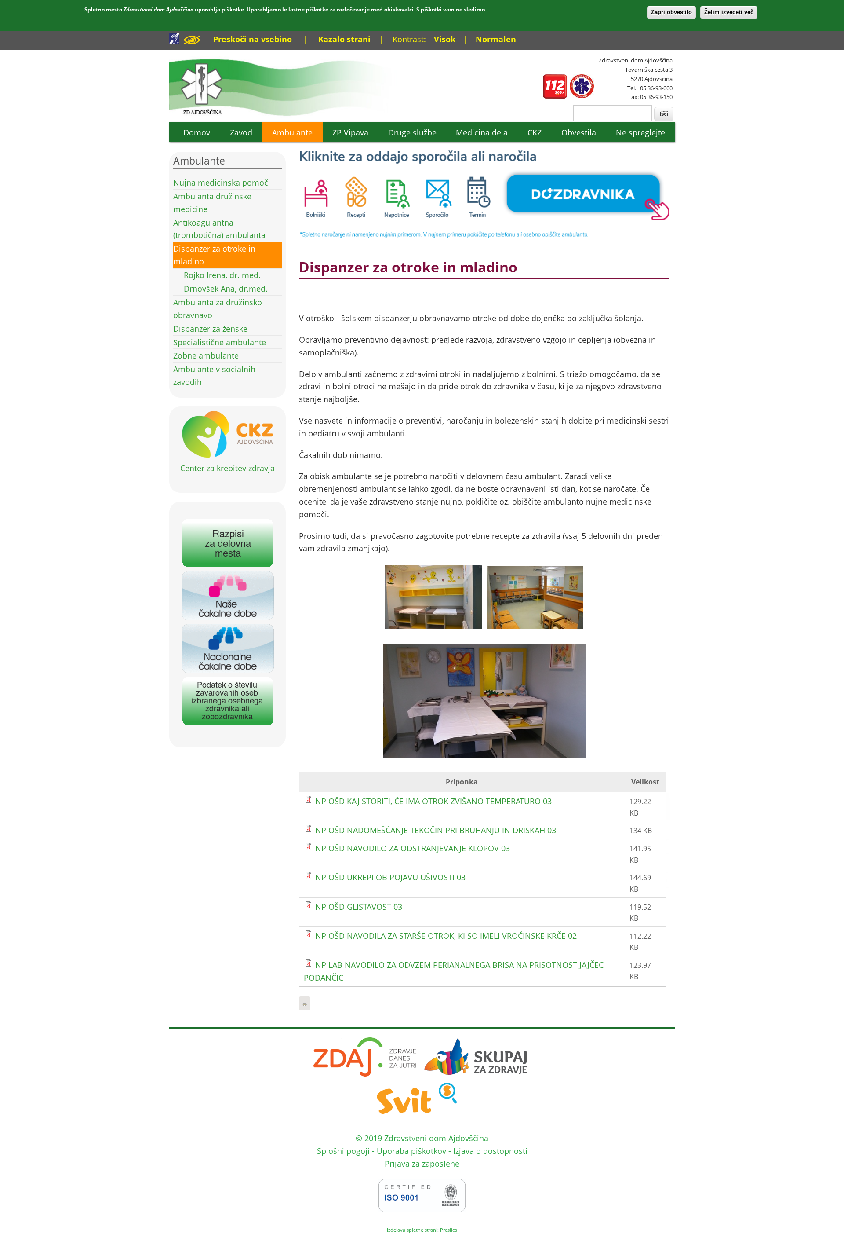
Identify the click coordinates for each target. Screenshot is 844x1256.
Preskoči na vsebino (252, 39)
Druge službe (412, 132)
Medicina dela (482, 132)
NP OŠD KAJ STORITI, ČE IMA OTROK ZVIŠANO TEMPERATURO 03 (433, 801)
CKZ (535, 132)
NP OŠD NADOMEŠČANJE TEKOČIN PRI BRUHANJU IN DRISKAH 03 (435, 830)
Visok (444, 39)
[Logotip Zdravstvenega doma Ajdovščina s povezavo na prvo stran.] (289, 115)
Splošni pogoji (343, 1151)
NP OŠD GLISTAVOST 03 (358, 906)
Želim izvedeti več (728, 12)
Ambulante (292, 132)
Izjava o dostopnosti (490, 1151)
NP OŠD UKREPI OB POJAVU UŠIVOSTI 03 (390, 877)
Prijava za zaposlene (422, 1163)
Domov (196, 132)
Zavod (241, 132)
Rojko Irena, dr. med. (222, 275)
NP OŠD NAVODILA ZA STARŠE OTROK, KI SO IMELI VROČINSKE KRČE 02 (446, 935)
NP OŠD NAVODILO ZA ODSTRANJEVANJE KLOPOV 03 (412, 848)
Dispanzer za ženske (210, 328)
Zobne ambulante (206, 355)
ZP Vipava (350, 132)
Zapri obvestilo (671, 12)
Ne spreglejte (640, 132)
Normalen (496, 39)
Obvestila (578, 132)
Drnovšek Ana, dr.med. (226, 288)
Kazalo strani (344, 39)
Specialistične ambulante (219, 342)
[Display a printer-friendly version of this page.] (304, 1003)
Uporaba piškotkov (411, 1151)
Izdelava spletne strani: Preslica (422, 1230)
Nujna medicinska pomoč (220, 182)
